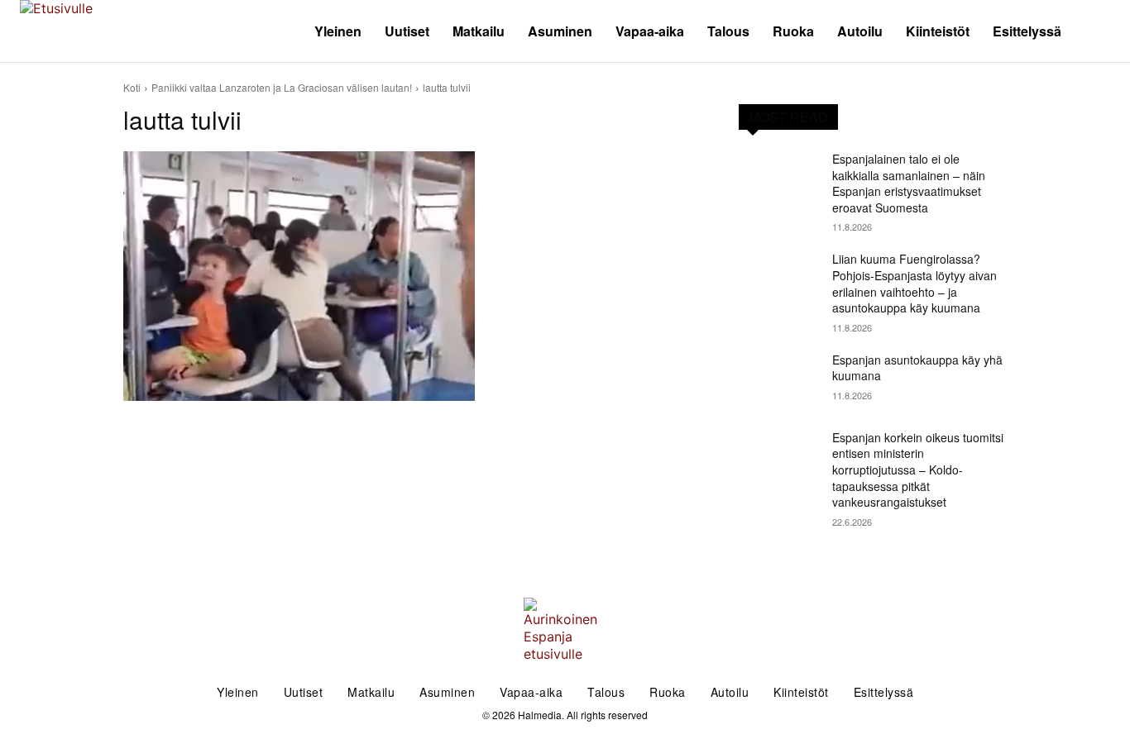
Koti (132, 87)
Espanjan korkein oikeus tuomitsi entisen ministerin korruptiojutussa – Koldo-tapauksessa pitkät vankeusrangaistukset (917, 469)
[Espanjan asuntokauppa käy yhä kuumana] (779, 380)
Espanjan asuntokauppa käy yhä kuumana (917, 367)
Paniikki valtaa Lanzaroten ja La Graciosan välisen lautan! (281, 87)
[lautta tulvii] (411, 276)
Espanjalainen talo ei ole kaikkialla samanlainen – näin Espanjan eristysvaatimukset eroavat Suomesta (908, 183)
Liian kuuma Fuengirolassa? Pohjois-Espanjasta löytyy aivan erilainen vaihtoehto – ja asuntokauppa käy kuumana (914, 283)
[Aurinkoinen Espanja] (141, 31)
